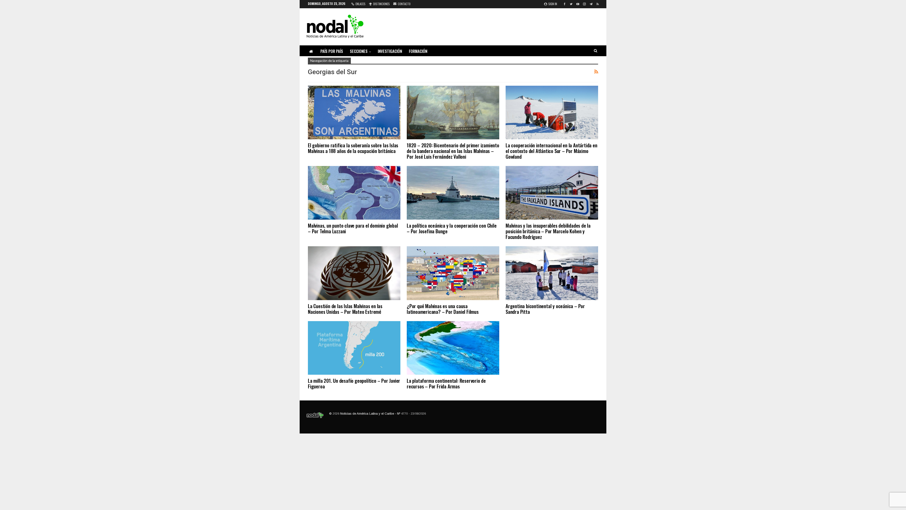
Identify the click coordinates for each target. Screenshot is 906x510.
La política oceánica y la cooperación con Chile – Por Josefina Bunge (452, 228)
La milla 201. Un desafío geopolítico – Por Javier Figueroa (354, 383)
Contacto (404, 3)
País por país (331, 51)
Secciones (359, 51)
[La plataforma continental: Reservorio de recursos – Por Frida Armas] (453, 348)
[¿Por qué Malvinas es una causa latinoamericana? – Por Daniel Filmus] (453, 273)
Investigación (390, 51)
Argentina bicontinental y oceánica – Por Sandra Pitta (545, 308)
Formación (418, 51)
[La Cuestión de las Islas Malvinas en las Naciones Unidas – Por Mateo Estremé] (354, 273)
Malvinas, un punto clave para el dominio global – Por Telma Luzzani (353, 228)
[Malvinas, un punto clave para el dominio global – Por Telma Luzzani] (354, 193)
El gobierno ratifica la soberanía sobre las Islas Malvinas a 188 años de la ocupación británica (353, 147)
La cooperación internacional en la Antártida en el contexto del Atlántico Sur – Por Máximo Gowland (551, 150)
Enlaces (360, 3)
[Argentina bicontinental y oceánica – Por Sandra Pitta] (552, 273)
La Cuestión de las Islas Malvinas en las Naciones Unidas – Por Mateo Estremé (345, 308)
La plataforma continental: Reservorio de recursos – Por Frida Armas (446, 383)
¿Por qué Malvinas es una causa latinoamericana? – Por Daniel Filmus (443, 308)
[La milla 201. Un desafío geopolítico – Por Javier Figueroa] (354, 348)
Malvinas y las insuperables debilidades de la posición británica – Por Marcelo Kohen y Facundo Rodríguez (548, 231)
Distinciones (381, 3)
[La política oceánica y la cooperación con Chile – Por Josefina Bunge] (453, 193)
